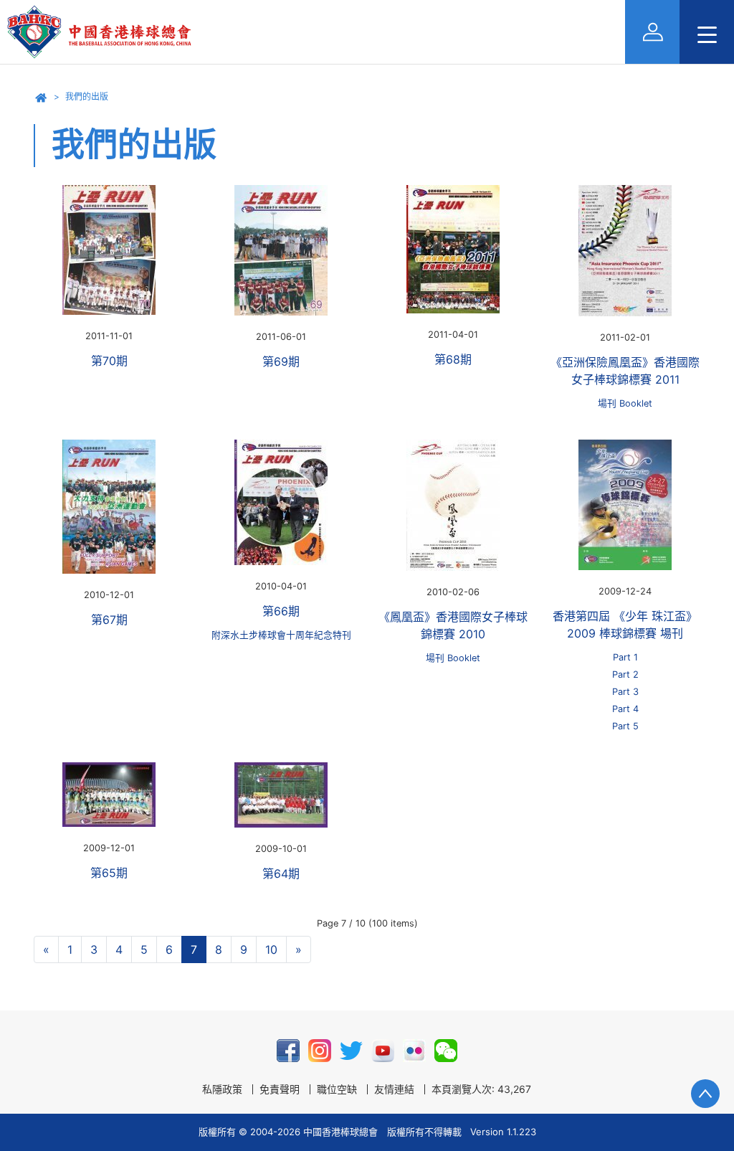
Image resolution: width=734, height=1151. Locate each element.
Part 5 (625, 726)
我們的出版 (86, 96)
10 (271, 949)
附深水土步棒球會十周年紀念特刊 (281, 635)
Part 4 (625, 709)
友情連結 (394, 1089)
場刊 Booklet (625, 403)
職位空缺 (337, 1089)
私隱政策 (222, 1089)
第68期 (453, 359)
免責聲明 (279, 1089)
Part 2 (625, 674)
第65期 (109, 873)
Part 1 (625, 657)
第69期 (281, 361)
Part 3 (625, 691)
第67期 (109, 619)
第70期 (109, 361)
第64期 (281, 873)
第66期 (281, 611)
